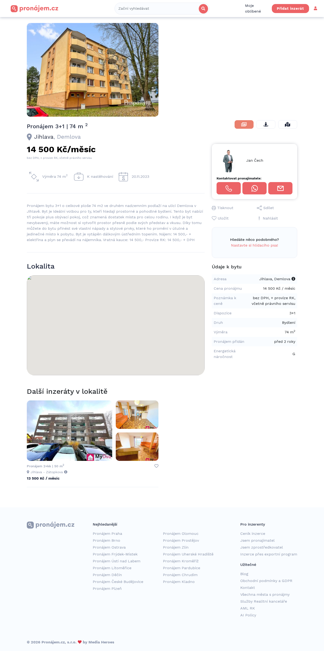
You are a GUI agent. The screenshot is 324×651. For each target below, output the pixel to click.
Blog (244, 574)
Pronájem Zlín (176, 547)
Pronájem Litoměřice (112, 568)
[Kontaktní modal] (280, 188)
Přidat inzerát (290, 8)
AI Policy (248, 615)
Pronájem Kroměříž (181, 561)
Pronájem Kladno (179, 581)
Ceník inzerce (252, 533)
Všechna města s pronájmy (265, 594)
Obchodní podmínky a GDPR (266, 580)
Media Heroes (101, 642)
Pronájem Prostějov (181, 540)
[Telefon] (229, 188)
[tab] (244, 124)
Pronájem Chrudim (180, 575)
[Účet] (315, 8)
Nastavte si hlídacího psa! (254, 245)
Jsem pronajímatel (257, 540)
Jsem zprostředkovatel (261, 547)
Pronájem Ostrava (109, 547)
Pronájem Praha (107, 533)
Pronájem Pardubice (181, 568)
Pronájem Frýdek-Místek (115, 554)
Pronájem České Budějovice (118, 581)
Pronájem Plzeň (107, 588)
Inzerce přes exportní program (268, 554)
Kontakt (247, 587)
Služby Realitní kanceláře (263, 601)
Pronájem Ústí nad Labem (116, 561)
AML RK (247, 608)
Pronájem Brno (106, 540)
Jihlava (44, 136)
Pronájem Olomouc (181, 533)
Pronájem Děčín (107, 575)
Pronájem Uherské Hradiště (188, 554)
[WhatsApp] (254, 188)
